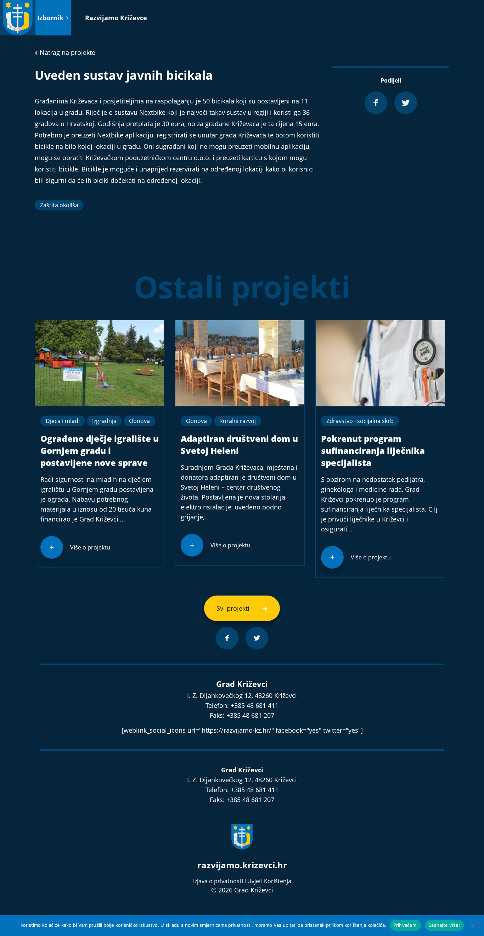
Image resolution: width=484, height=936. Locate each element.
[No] (473, 925)
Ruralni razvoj (237, 421)
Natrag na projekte (66, 52)
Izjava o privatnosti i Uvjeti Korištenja (242, 881)
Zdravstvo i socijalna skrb (360, 421)
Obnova (139, 421)
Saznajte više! (444, 925)
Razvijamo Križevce (116, 17)
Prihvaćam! (405, 925)
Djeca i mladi (63, 421)
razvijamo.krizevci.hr (242, 865)
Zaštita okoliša (59, 205)
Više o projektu (90, 547)
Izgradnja (104, 421)
